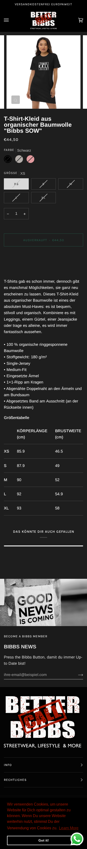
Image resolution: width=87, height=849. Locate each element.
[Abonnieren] (76, 675)
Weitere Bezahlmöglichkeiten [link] (29, 270)
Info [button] (8, 765)
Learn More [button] (69, 828)
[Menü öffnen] (11, 20)
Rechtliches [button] (15, 780)
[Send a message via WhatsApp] (77, 839)
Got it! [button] (43, 840)
